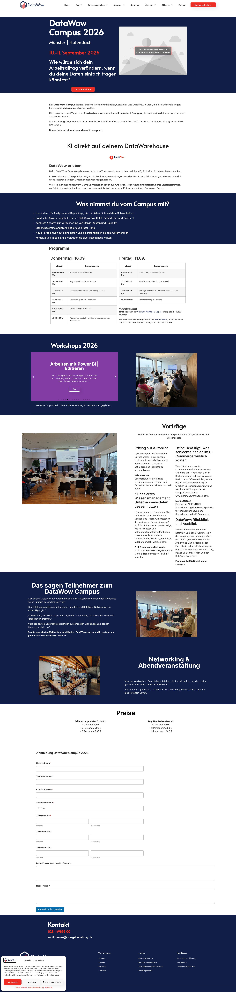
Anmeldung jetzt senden (50, 909)
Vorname (39, 826)
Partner (182, 5)
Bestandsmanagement (147, 962)
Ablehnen (32, 982)
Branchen (117, 5)
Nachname (95, 826)
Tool (77, 5)
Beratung (135, 5)
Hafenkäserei (161, 319)
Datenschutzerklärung (36, 988)
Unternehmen (43, 763)
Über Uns (149, 5)
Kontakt (101, 962)
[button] (33, 376)
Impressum (48, 988)
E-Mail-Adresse (44, 789)
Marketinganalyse (145, 971)
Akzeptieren (13, 982)
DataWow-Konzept (145, 958)
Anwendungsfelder (96, 5)
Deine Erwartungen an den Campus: (53, 863)
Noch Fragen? (43, 886)
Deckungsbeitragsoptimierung (150, 966)
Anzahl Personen (45, 802)
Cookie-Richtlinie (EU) (186, 966)
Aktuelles (166, 5)
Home (67, 5)
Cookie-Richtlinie (21, 988)
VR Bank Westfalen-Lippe (149, 312)
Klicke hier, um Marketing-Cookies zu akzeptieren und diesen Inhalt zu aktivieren (153, 50)
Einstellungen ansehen (52, 982)
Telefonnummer (44, 776)
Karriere (101, 958)
